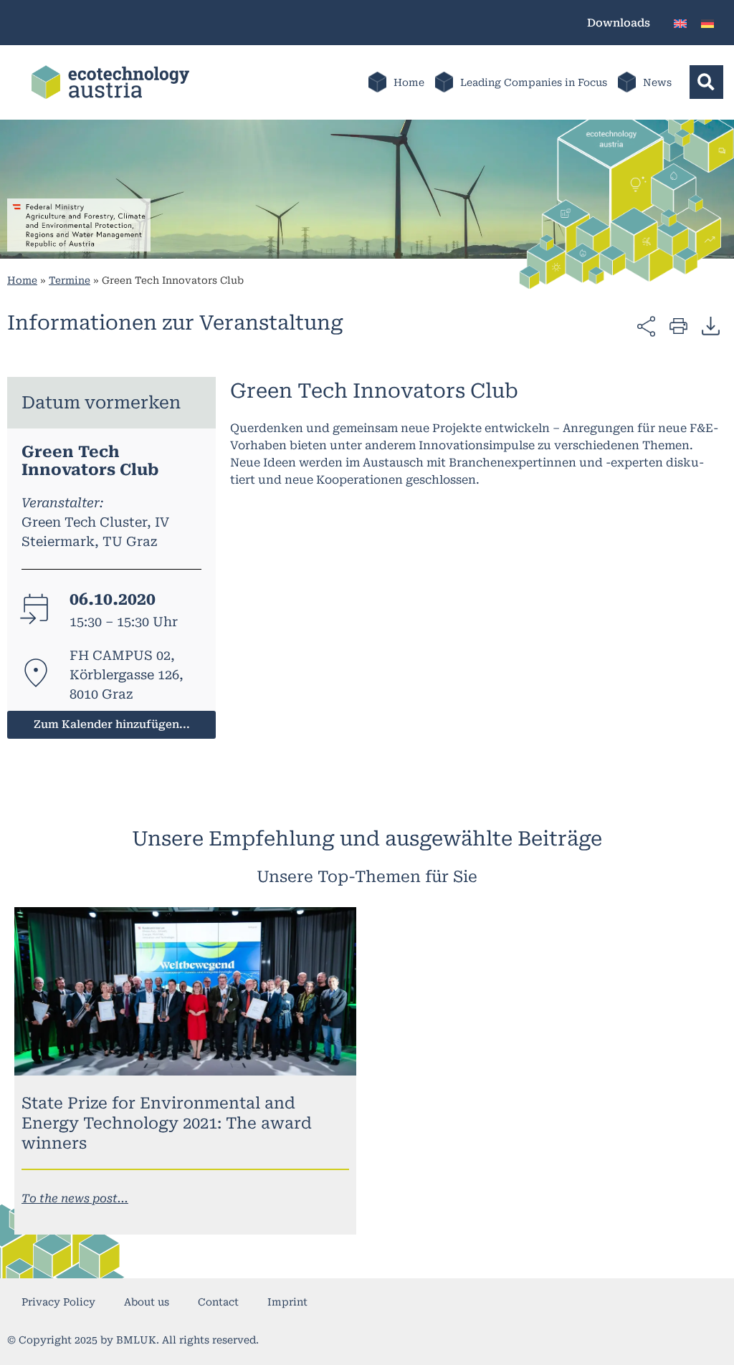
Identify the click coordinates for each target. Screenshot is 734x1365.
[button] (706, 82)
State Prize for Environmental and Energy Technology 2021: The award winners (167, 1123)
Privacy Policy (58, 1302)
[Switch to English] (680, 22)
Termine (69, 280)
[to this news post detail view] (185, 991)
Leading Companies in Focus (533, 82)
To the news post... (75, 1198)
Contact (218, 1302)
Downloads (618, 22)
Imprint (287, 1302)
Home (409, 82)
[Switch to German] (707, 22)
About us (146, 1302)
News (657, 82)
